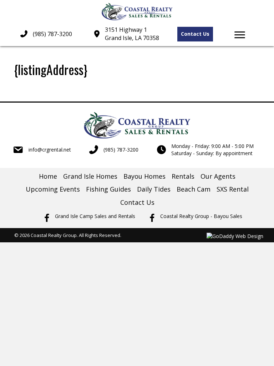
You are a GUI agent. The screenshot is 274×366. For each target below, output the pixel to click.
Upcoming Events (53, 189)
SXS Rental (233, 189)
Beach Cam (193, 189)
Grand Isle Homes (90, 176)
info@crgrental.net (50, 149)
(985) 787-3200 (52, 34)
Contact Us (137, 202)
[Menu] (240, 35)
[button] (195, 34)
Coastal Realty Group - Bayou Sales (201, 216)
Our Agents (218, 176)
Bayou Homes (144, 176)
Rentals (183, 176)
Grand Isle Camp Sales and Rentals (95, 216)
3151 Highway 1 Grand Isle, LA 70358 (132, 34)
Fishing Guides (108, 189)
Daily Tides (154, 189)
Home (48, 176)
